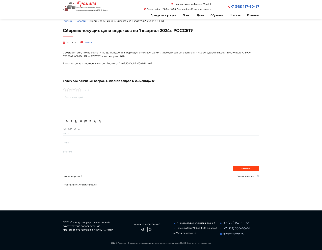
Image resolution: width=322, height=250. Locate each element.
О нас (186, 15)
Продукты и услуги (163, 15)
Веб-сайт (67, 151)
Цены (200, 15)
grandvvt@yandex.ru (233, 233)
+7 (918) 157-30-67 (245, 7)
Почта (66, 142)
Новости (235, 15)
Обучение (216, 15)
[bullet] (90, 121)
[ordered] (85, 121)
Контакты (253, 15)
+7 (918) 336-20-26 (237, 228)
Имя (66, 133)
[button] (160, 15)
